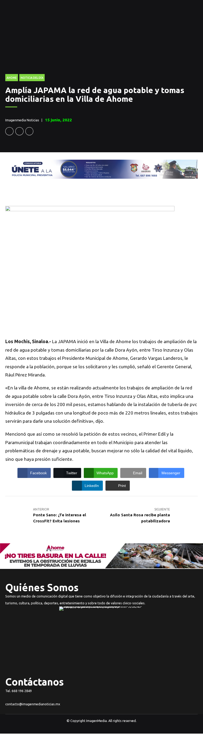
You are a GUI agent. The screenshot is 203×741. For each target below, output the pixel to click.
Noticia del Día (32, 77)
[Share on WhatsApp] (29, 131)
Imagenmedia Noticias (22, 120)
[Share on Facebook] (9, 131)
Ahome (12, 77)
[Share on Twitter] (19, 131)
